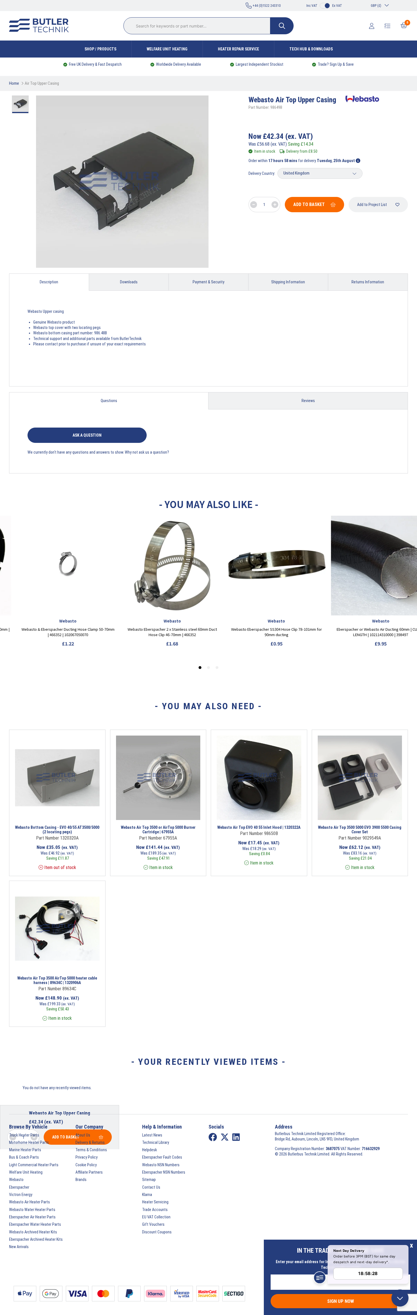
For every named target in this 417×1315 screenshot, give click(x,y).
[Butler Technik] (41, 25)
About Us (82, 1135)
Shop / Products (100, 49)
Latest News (152, 1135)
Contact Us (151, 1187)
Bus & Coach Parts (24, 1157)
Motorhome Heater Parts (29, 1142)
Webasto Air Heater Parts (29, 1202)
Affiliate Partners (89, 1172)
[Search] (282, 25)
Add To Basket (309, 204)
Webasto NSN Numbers (161, 1165)
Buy (77, 812)
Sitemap (149, 1179)
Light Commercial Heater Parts (33, 1165)
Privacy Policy (86, 1157)
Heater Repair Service (238, 49)
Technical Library (155, 1142)
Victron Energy (20, 1194)
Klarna (147, 1194)
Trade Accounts (155, 1209)
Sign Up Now (340, 1301)
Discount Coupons (157, 1232)
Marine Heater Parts (25, 1150)
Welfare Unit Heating (167, 49)
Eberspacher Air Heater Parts (32, 1217)
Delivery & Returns (90, 1142)
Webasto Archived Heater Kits (33, 1232)
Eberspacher (19, 1187)
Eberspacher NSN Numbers (163, 1172)
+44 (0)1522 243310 (266, 6)
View (49, 812)
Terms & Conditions (91, 1150)
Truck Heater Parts (24, 1135)
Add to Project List (372, 204)
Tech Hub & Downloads (311, 49)
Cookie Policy (86, 1165)
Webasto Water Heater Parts (32, 1209)
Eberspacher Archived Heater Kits (36, 1239)
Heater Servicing (155, 1202)
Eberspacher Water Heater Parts (35, 1224)
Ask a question (87, 435)
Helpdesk (149, 1150)
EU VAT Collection (156, 1217)
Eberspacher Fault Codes (162, 1157)
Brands (81, 1179)
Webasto (16, 1179)
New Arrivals (19, 1246)
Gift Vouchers (153, 1224)
